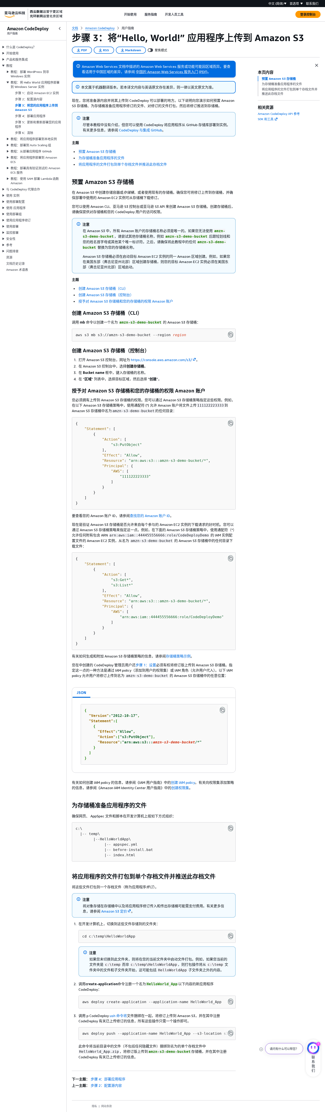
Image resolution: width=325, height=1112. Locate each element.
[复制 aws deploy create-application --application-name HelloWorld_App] (230, 1001)
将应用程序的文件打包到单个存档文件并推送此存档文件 (122, 164)
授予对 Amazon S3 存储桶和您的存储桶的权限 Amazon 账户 (125, 301)
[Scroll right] (187, 14)
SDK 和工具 (265, 119)
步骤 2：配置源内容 (106, 1085)
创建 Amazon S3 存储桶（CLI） (103, 288)
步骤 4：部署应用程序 (108, 1079)
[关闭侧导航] (60, 28)
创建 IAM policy (183, 782)
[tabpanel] (153, 735)
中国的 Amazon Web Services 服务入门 (167, 72)
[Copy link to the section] (68, 182)
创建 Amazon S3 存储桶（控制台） (106, 295)
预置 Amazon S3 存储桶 (97, 151)
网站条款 (106, 1106)
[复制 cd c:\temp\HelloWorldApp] (230, 936)
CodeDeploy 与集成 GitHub (140, 130)
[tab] (81, 692)
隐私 (94, 1106)
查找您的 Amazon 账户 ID (150, 515)
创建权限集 (180, 788)
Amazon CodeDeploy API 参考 (279, 114)
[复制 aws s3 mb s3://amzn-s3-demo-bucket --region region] (230, 335)
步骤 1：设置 (146, 665)
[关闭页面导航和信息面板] (317, 65)
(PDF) (203, 72)
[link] (128, 28)
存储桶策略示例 (178, 656)
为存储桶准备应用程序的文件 (101, 158)
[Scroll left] (121, 14)
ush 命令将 (118, 1015)
